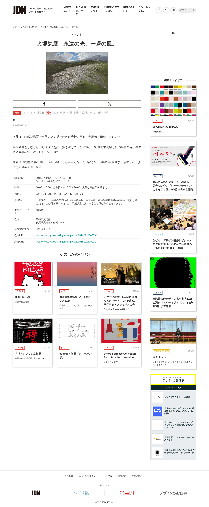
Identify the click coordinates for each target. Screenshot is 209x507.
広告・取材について (88, 476)
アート (20, 120)
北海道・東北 (88, 112)
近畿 (55, 112)
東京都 (40, 112)
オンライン (29, 112)
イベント (77, 34)
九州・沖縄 (102, 112)
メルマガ (107, 476)
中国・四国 (73, 112)
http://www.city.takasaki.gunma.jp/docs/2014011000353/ (66, 235)
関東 (49, 112)
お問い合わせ (138, 476)
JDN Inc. (110, 502)
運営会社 (69, 476)
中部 (62, 112)
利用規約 (122, 476)
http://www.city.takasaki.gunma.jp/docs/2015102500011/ (66, 241)
